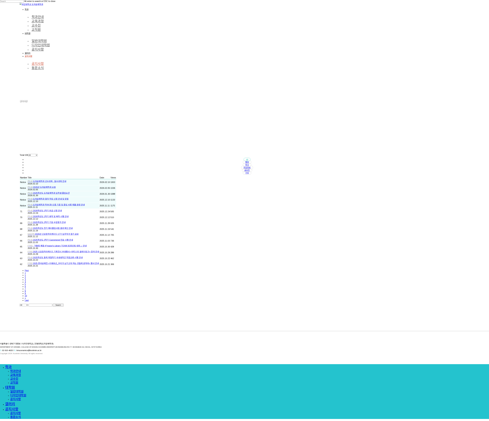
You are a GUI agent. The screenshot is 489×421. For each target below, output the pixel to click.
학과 (8, 367)
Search (58, 305)
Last (27, 300)
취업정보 (247, 167)
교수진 (14, 378)
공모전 (247, 170)
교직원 (14, 382)
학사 (247, 165)
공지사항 (15, 399)
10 (26, 296)
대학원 (10, 387)
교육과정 (15, 375)
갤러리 (10, 404)
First (27, 270)
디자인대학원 (18, 395)
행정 (247, 162)
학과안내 (15, 371)
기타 (247, 173)
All (247, 159)
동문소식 (15, 417)
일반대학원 (17, 391)
